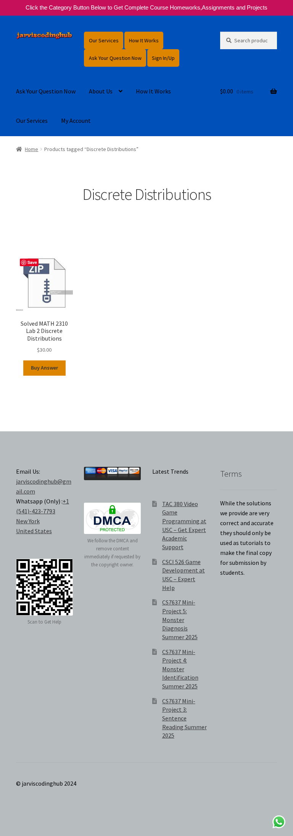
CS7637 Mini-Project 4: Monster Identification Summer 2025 (180, 669)
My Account (76, 120)
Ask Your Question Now (115, 58)
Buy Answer (44, 367)
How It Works (144, 40)
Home (31, 149)
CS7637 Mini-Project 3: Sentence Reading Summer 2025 (184, 718)
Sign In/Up (163, 58)
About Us (101, 91)
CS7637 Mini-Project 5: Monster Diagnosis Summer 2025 (180, 619)
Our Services (104, 40)
